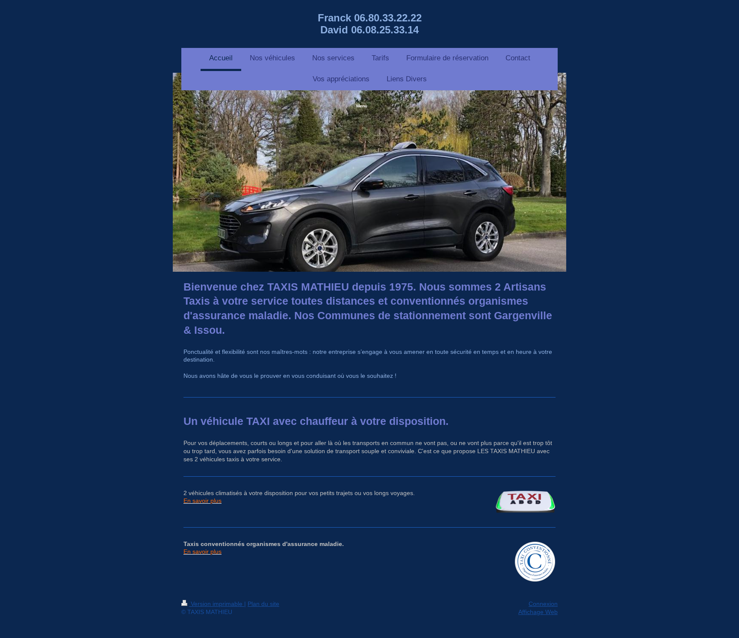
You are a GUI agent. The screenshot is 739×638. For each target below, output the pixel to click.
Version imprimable (216, 603)
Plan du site (263, 603)
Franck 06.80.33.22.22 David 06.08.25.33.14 (370, 24)
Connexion (543, 603)
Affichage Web (538, 611)
